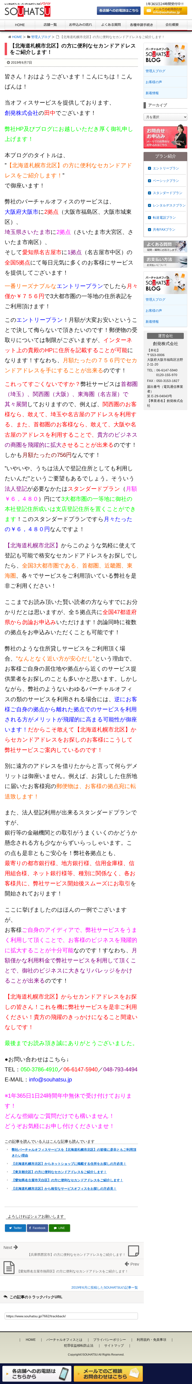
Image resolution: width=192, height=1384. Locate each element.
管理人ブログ (41, 37)
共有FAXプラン (164, 229)
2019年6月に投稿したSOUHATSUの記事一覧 (104, 1287)
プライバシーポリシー (109, 1339)
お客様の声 (154, 82)
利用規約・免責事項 (151, 1339)
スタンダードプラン (167, 193)
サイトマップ (114, 1345)
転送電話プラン (164, 217)
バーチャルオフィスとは (64, 1339)
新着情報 (152, 93)
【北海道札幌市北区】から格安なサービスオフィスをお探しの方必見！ (64, 1188)
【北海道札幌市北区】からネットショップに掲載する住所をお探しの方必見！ (69, 1164)
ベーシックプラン (166, 181)
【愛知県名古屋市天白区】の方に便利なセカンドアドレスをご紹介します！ (67, 1180)
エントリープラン (166, 168)
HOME (17, 37)
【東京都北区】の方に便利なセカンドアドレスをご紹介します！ (59, 1172)
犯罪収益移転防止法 (78, 1345)
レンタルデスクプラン (169, 205)
